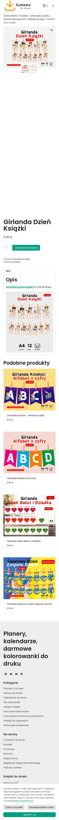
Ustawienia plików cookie (41, 807)
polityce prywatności (23, 800)
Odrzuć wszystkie (14, 807)
